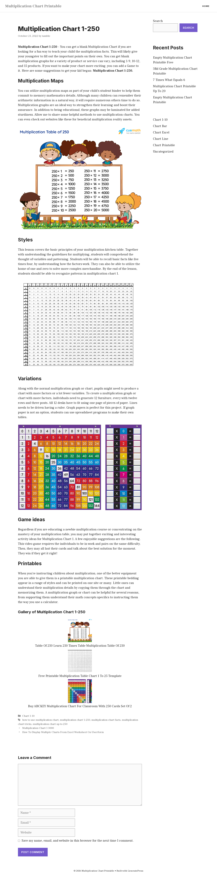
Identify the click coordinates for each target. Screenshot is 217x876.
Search (158, 21)
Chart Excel (161, 132)
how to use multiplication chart (40, 720)
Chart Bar (160, 126)
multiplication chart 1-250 (75, 720)
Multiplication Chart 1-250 (37, 47)
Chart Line (160, 139)
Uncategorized (163, 152)
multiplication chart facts (106, 720)
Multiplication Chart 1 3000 (38, 728)
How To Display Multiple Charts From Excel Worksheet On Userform (63, 732)
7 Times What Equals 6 (169, 80)
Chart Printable (164, 145)
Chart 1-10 (28, 716)
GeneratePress (135, 870)
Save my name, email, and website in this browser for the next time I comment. (78, 841)
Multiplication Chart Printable (33, 6)
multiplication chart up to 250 (50, 724)
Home (205, 6)
